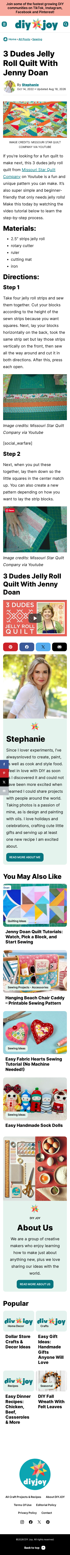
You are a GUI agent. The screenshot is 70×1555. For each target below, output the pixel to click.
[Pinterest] (48, 1522)
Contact (46, 1512)
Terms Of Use (23, 1505)
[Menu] (4, 24)
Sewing (37, 39)
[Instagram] (22, 1522)
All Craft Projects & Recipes (23, 1496)
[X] (39, 1522)
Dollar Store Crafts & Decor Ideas (18, 1341)
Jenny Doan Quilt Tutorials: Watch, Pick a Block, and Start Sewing (34, 937)
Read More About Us (35, 1284)
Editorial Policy (46, 1505)
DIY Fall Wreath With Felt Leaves (51, 1401)
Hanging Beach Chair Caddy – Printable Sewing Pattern (35, 1000)
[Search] (65, 24)
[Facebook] (30, 1522)
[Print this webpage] (4, 790)
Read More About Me (24, 857)
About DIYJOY (55, 1496)
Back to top (31, 1547)
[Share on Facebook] (4, 764)
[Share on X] (4, 782)
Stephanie (30, 85)
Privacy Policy (27, 1512)
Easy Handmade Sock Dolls (34, 1125)
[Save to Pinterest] (4, 773)
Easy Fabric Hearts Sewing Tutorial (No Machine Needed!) (33, 1064)
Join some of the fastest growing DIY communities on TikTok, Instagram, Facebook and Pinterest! (35, 8)
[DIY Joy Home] (36, 24)
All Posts (24, 39)
